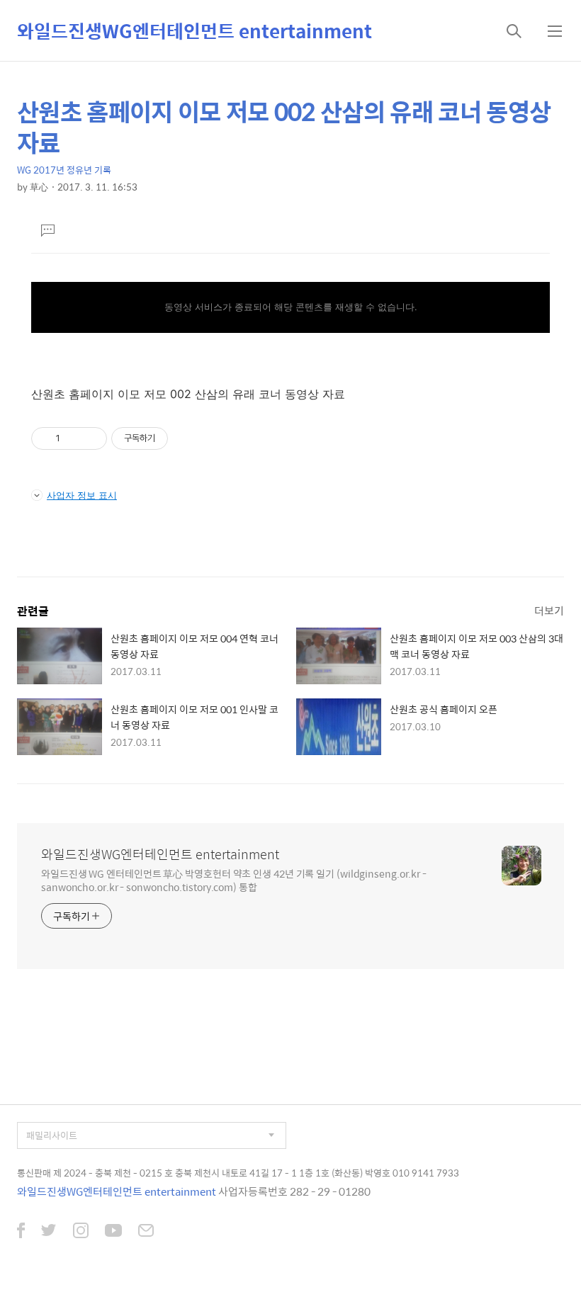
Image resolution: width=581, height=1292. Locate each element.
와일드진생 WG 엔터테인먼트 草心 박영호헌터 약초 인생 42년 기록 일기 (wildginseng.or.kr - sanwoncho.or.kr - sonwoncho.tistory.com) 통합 (234, 880)
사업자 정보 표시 (82, 495)
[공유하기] (73, 438)
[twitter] (49, 1232)
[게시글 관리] (91, 438)
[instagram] (81, 1232)
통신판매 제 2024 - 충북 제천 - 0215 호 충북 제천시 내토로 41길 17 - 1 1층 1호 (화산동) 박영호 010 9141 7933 (238, 1172)
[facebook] (21, 1232)
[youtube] (113, 1232)
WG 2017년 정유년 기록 (64, 169)
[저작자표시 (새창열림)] (174, 438)
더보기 (549, 610)
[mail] (146, 1232)
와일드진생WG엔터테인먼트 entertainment (194, 30)
